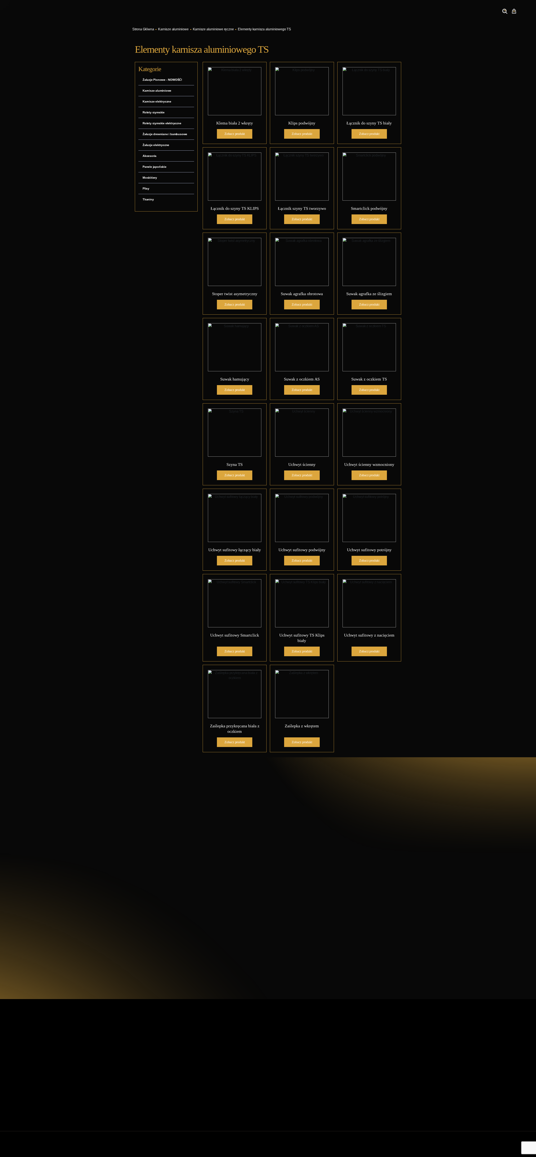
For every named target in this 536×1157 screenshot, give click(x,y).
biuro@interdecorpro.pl (168, 836)
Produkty (354, 15)
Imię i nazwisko (290, 861)
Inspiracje (378, 15)
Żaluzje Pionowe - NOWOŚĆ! (162, 79)
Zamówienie (471, 15)
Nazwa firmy (348, 861)
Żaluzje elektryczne (156, 145)
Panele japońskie (154, 166)
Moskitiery (150, 177)
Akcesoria (149, 156)
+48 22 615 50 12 (162, 829)
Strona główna (211, 1045)
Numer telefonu (350, 881)
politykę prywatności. (317, 929)
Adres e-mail (288, 881)
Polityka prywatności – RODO (223, 1099)
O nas (427, 15)
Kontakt (447, 15)
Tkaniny (148, 199)
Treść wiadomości (292, 901)
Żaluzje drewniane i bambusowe (165, 134)
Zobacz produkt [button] (234, 134)
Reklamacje (210, 1092)
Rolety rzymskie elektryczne (162, 123)
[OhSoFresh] (402, 1148)
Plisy (146, 188)
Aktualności (404, 15)
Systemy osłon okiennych (219, 1052)
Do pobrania (210, 1086)
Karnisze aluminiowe (173, 29)
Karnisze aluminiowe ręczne (213, 29)
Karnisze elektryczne (157, 101)
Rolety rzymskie (154, 112)
